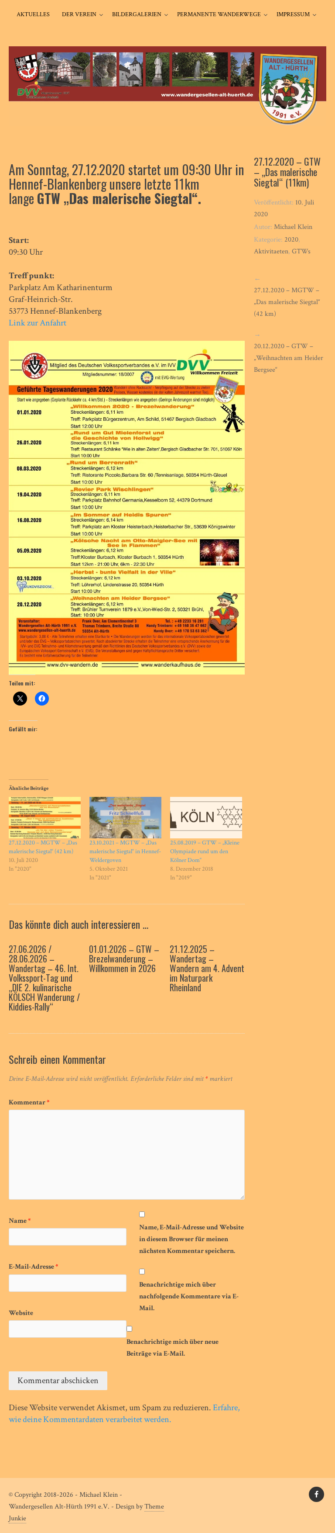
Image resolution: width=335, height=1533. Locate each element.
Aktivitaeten (271, 251)
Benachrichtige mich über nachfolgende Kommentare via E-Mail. (189, 1296)
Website (21, 1313)
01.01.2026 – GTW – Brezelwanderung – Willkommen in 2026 (124, 958)
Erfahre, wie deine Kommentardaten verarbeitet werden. (124, 1413)
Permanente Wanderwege (219, 14)
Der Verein (79, 14)
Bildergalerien (136, 14)
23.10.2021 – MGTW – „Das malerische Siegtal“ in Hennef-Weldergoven (125, 851)
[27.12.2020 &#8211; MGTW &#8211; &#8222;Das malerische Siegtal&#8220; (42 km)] (45, 817)
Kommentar (29, 1102)
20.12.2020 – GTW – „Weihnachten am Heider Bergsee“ (288, 358)
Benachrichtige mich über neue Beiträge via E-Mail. (172, 1347)
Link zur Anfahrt (37, 323)
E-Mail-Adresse (33, 1266)
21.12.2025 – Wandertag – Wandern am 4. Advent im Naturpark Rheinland (207, 968)
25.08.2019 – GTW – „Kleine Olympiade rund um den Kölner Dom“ (204, 851)
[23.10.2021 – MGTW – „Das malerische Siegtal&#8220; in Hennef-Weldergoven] (125, 817)
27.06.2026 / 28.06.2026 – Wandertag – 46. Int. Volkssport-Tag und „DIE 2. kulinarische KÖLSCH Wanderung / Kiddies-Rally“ (44, 977)
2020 (291, 239)
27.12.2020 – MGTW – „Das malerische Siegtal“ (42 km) (287, 302)
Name (20, 1220)
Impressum (293, 14)
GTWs (301, 251)
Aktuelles (33, 14)
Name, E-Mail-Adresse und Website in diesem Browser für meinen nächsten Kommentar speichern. (191, 1239)
